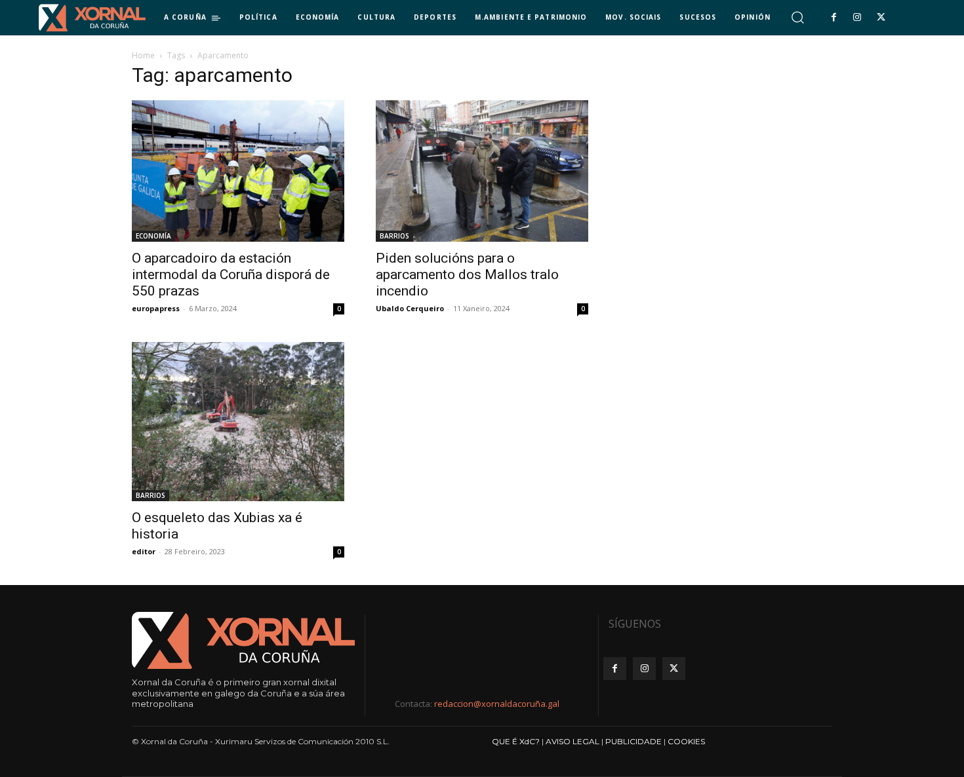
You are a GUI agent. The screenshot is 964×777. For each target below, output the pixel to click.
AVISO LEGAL (572, 741)
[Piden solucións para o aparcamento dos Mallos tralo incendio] (482, 171)
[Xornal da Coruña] (92, 17)
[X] (881, 17)
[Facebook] (833, 17)
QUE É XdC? (516, 741)
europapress (156, 308)
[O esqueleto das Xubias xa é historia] (238, 421)
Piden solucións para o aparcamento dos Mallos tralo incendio (467, 274)
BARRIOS (394, 235)
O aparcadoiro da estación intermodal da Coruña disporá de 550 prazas (231, 274)
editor (143, 551)
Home (143, 55)
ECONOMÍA (153, 235)
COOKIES (686, 741)
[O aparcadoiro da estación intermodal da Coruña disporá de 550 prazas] (238, 171)
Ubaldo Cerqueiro (410, 308)
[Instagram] (857, 17)
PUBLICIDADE (633, 741)
